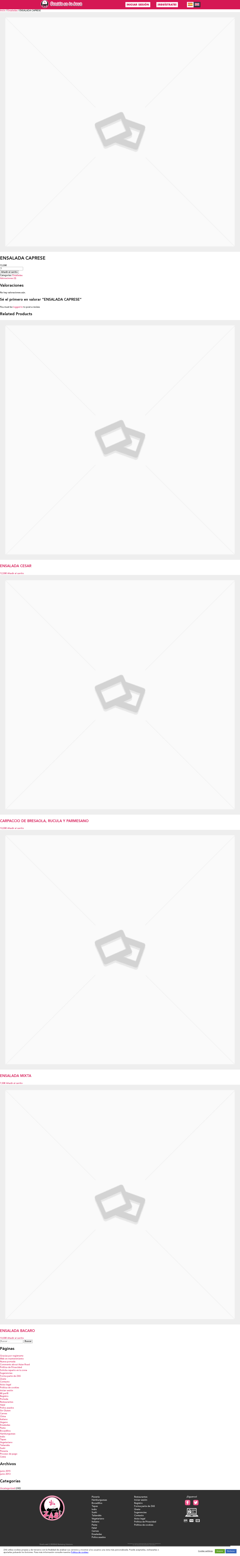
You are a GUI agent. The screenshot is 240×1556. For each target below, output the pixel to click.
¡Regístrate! (167, 4)
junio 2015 (5, 1471)
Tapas (3, 1439)
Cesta (3, 1457)
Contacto (5, 1382)
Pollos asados (7, 1408)
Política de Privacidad (11, 1367)
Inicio (2, 11)
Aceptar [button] (220, 1551)
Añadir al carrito (9, 272)
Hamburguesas (7, 1434)
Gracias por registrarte (11, 1356)
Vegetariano (6, 1442)
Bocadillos (5, 1431)
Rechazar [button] (231, 1551)
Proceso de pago (8, 1454)
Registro (4, 1396)
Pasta (3, 1428)
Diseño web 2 (44, 1544)
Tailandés (5, 1445)
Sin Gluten (5, 1411)
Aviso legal (5, 1385)
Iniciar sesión (138, 4)
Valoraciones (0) (8, 278)
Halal (2, 1405)
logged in (18, 307)
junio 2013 (5, 1474)
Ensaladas (12, 11)
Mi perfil (4, 1393)
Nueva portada (7, 1362)
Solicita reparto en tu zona (13, 1370)
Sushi (2, 1448)
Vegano (4, 1422)
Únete (3, 1379)
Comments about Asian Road (15, 1365)
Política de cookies (9, 1388)
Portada (4, 1399)
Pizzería (4, 1451)
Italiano (4, 1419)
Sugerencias (6, 1373)
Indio (2, 1437)
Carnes (3, 1414)
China (3, 1416)
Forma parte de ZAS (10, 1376)
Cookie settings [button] (205, 1551)
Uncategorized (7, 1488)
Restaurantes (6, 1402)
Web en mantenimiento (12, 1359)
